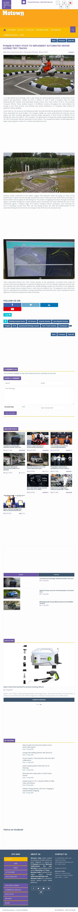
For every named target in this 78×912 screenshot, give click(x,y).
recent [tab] (21, 574)
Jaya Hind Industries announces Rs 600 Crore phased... (11, 468)
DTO (14, 326)
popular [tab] (56, 574)
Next (54, 41)
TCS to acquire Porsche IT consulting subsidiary (59, 446)
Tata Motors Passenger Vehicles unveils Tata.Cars (12, 446)
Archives (8, 898)
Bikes (16, 868)
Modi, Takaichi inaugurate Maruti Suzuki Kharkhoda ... (12, 509)
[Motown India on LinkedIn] (67, 6)
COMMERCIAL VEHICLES (10, 35)
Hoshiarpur (63, 326)
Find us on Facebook (13, 829)
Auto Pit (8, 859)
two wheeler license (60, 321)
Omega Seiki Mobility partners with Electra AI (37, 753)
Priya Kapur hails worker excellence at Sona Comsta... (60, 467)
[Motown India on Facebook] (58, 3)
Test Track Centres (49, 326)
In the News (11, 30)
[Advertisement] (39, 20)
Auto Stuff (30, 30)
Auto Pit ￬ (20, 30)
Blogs (22, 35)
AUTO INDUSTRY (56, 30)
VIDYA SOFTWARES (70, 910)
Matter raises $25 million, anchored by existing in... (35, 446)
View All (71, 41)
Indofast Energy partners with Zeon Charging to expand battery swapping (38, 790)
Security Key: (9, 407)
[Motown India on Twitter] (64, 3)
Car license (32, 321)
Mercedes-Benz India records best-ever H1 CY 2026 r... (37, 488)
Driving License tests (17, 321)
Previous (62, 41)
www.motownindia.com (39, 876)
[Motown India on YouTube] (70, 3)
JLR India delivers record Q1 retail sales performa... (36, 467)
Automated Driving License (29, 326)
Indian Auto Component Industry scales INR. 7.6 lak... (60, 488)
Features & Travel (42, 30)
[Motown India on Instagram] (61, 6)
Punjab (7, 326)
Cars (15, 863)
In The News (9, 740)
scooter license (44, 321)
